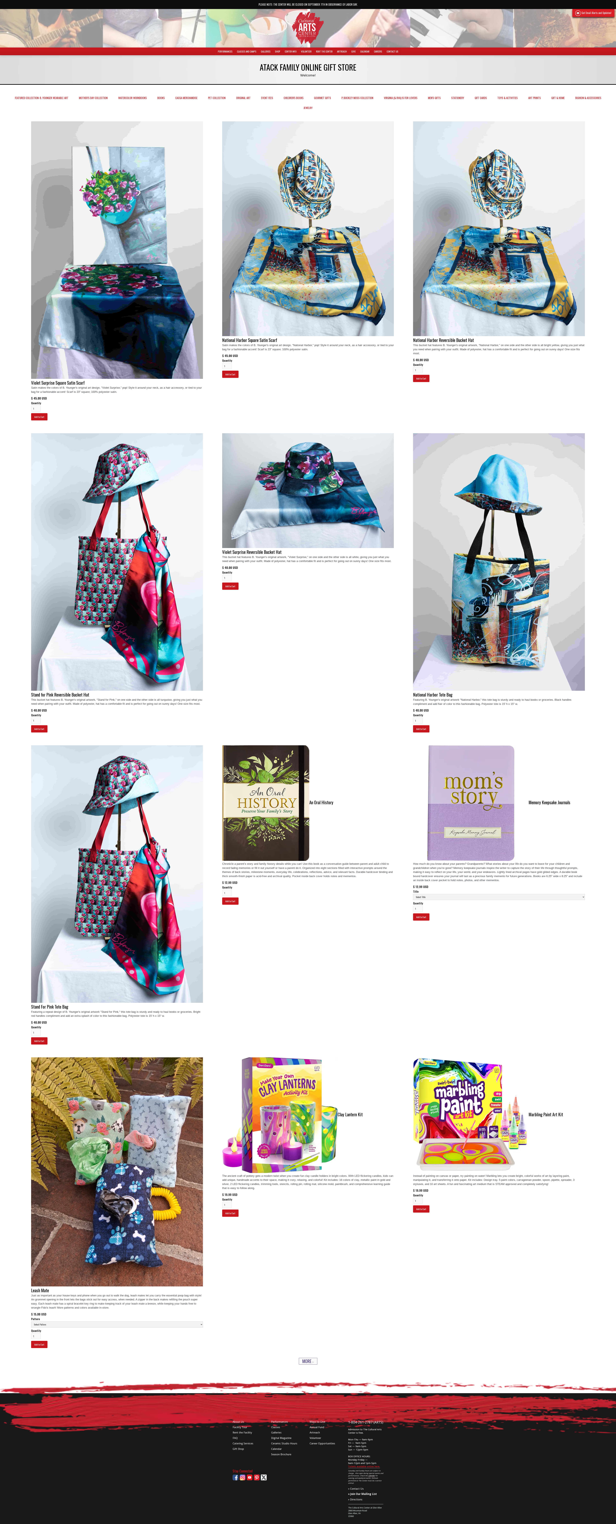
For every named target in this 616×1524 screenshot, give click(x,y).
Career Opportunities (322, 1443)
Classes (275, 1427)
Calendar (364, 51)
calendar (371, 1476)
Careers (378, 51)
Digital (281, 1438)
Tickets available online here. (364, 1466)
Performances (279, 1421)
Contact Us (392, 51)
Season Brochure (281, 1454)
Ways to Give (317, 1421)
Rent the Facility (242, 1432)
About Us (238, 1421)
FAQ (235, 1438)
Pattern (35, 1319)
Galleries (276, 1432)
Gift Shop (238, 1448)
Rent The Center (324, 51)
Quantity (36, 403)
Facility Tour (240, 1427)
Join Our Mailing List (363, 1494)
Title (416, 891)
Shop (277, 51)
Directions (356, 1499)
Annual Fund (317, 1427)
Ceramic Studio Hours (284, 1443)
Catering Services (243, 1443)
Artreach (342, 51)
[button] (225, 51)
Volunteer (306, 51)
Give (353, 51)
